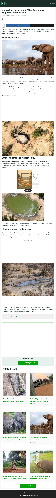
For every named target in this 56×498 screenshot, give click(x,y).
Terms (27, 492)
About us (15, 492)
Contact (41, 492)
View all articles (28, 485)
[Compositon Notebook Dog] (28, 191)
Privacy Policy (21, 492)
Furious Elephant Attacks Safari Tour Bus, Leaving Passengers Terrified (40, 401)
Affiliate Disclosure (34, 492)
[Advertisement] (28, 110)
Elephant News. (15, 316)
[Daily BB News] (4, 3)
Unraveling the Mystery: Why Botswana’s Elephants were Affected (39, 440)
